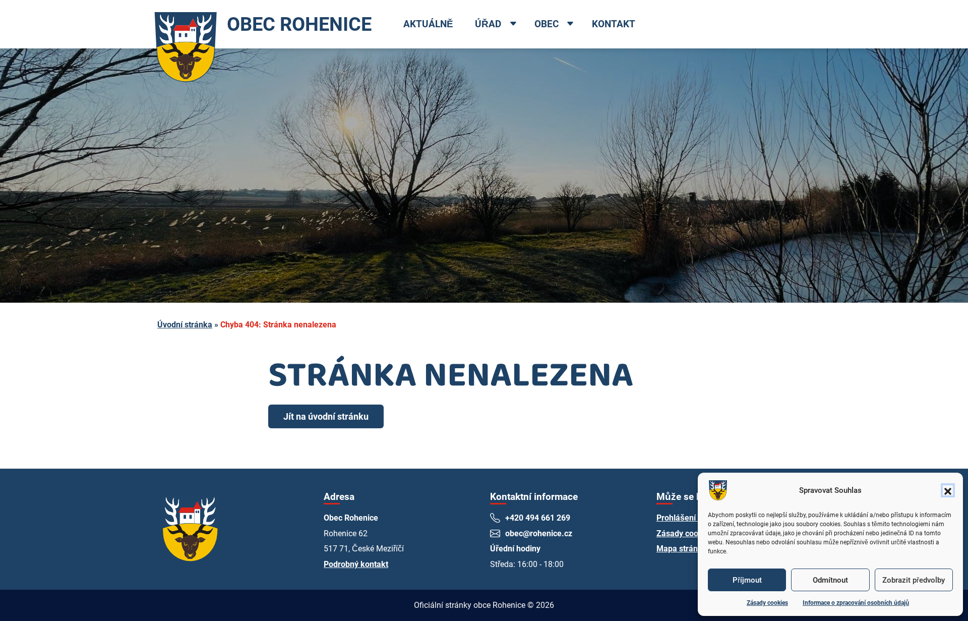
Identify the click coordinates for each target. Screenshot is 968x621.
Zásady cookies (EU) (694, 533)
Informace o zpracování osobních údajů (856, 602)
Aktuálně (428, 24)
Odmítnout (830, 580)
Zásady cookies (767, 602)
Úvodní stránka (184, 324)
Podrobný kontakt (356, 564)
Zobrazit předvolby (913, 580)
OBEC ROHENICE (299, 24)
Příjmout (747, 580)
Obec (546, 24)
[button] (948, 490)
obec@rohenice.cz (538, 533)
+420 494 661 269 (537, 518)
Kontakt (613, 24)
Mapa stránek (681, 548)
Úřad (488, 24)
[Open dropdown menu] (512, 24)
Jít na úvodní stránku (326, 416)
